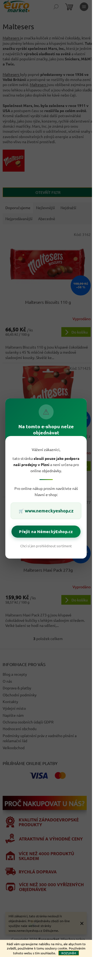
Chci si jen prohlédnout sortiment (46, 546)
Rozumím (68, 953)
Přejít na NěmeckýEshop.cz (46, 531)
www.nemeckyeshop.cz (49, 510)
